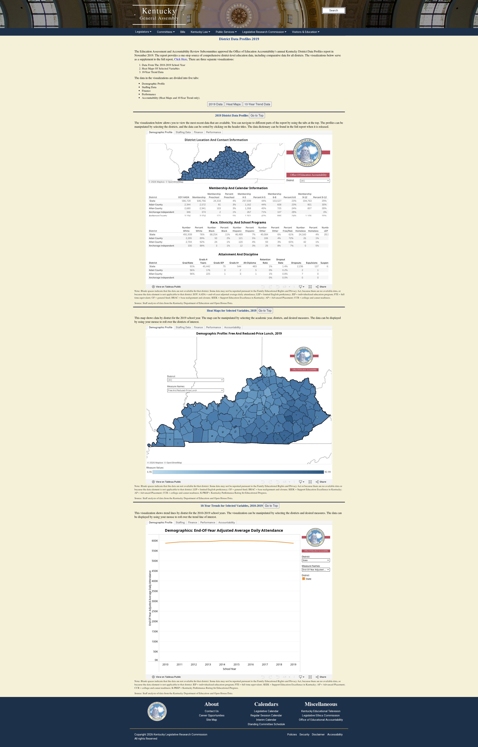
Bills (182, 32)
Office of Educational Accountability (321, 719)
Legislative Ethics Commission (321, 715)
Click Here (180, 59)
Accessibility (335, 734)
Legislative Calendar (266, 711)
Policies (292, 734)
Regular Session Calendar (266, 715)
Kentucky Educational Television (320, 711)
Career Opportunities (211, 715)
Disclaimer (318, 734)
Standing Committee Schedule (266, 724)
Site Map (211, 719)
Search (333, 10)
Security (304, 734)
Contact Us (212, 711)
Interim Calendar (266, 719)
